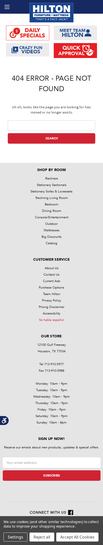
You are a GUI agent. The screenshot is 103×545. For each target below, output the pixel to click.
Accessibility (51, 313)
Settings (15, 537)
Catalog (51, 243)
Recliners (51, 178)
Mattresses (52, 230)
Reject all (42, 537)
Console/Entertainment (51, 217)
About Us (51, 268)
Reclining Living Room (52, 198)
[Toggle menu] (7, 7)
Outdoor (51, 224)
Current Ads (51, 281)
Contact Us (52, 274)
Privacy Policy (51, 300)
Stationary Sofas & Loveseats (51, 191)
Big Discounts (52, 237)
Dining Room (51, 211)
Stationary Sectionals (51, 185)
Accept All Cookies (77, 537)
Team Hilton (51, 294)
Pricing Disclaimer (51, 307)
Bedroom (51, 204)
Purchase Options (51, 287)
